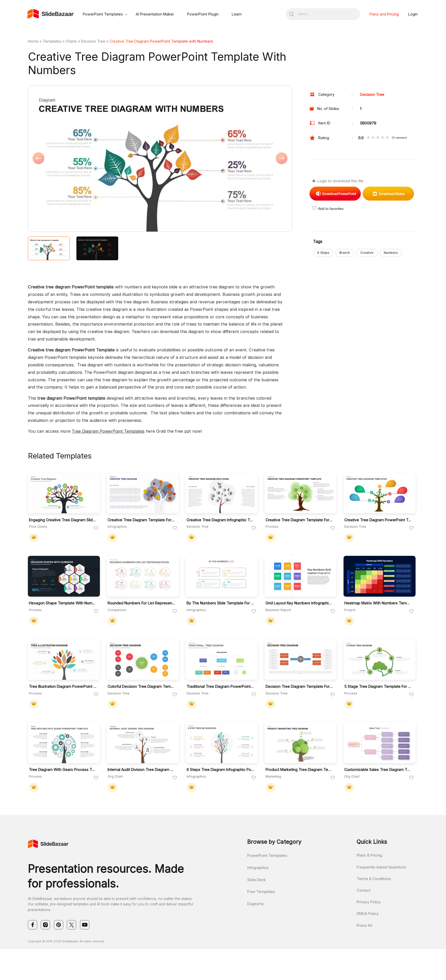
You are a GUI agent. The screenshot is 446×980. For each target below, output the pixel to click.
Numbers (391, 253)
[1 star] (368, 138)
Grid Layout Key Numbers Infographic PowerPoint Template (299, 603)
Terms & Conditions (374, 878)
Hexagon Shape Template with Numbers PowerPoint (63, 603)
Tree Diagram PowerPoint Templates (108, 431)
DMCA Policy (368, 913)
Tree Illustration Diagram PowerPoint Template (63, 686)
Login (413, 14)
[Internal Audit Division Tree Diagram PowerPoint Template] (143, 742)
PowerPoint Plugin (203, 14)
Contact (363, 890)
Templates (52, 41)
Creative (366, 253)
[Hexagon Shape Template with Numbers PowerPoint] (64, 576)
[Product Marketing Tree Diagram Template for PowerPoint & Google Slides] (301, 742)
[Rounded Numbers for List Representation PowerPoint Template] (143, 576)
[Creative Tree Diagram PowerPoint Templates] (380, 493)
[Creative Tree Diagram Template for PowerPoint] (143, 493)
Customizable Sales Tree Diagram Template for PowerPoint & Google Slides (378, 769)
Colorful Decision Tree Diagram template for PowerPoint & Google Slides (142, 686)
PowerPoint (339, 194)
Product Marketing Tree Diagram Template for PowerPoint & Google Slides (299, 769)
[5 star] (387, 138)
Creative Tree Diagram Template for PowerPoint (142, 520)
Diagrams (255, 904)
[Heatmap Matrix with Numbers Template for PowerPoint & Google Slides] (380, 576)
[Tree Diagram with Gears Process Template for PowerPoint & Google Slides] (64, 742)
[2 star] (373, 138)
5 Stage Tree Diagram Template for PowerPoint (378, 686)
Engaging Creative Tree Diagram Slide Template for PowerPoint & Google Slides (63, 520)
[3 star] (377, 138)
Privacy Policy (369, 902)
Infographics (258, 867)
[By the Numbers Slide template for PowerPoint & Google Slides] (222, 576)
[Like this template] (96, 528)
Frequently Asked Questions (381, 867)
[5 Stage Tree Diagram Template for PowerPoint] (380, 659)
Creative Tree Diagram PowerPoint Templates (378, 520)
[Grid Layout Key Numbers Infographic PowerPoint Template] (301, 576)
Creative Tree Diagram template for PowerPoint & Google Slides (299, 520)
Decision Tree (93, 41)
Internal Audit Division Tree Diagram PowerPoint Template (142, 769)
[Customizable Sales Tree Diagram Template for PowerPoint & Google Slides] (380, 742)
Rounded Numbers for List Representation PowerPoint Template (142, 603)
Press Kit (364, 925)
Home (33, 41)
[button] (94, 159)
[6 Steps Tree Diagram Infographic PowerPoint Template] (222, 742)
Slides (392, 194)
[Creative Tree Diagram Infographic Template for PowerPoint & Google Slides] (222, 493)
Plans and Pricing (384, 14)
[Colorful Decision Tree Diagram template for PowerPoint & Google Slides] (143, 659)
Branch (344, 253)
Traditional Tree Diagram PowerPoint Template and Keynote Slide (220, 686)
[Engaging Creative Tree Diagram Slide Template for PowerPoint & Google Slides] (64, 493)
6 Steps (323, 253)
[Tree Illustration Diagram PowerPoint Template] (64, 659)
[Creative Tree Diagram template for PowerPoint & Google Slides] (301, 493)
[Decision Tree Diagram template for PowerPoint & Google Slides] (301, 659)
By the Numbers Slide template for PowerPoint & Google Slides (220, 603)
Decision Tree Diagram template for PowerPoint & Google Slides (299, 686)
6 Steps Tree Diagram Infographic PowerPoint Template (220, 769)
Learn (237, 14)
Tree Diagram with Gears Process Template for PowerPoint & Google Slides (63, 769)
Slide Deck (256, 880)
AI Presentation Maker (155, 14)
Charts (71, 41)
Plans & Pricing (369, 855)
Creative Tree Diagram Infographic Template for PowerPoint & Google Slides (220, 520)
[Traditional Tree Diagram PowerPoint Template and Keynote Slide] (222, 659)
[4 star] (382, 138)
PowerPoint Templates (103, 14)
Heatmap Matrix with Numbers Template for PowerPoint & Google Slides (378, 603)
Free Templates (261, 891)
